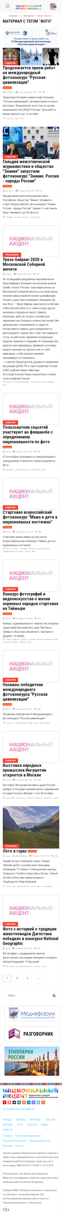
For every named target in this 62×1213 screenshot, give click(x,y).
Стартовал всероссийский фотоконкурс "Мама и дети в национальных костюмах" (30, 517)
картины (30, 798)
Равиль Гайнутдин (21, 382)
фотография (45, 723)
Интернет (10, 470)
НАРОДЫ (7, 1119)
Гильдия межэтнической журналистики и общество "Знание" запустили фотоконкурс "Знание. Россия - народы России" (31, 171)
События (10, 63)
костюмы (24, 549)
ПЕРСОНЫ (8, 1124)
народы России (43, 549)
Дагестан (14, 966)
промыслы (48, 798)
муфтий (9, 382)
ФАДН (30, 723)
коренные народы (10, 642)
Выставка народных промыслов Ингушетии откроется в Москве (24, 770)
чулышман (47, 886)
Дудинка (15, 639)
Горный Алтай (23, 886)
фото (22, 118)
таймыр (22, 642)
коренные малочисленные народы (43, 639)
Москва (32, 549)
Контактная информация (28, 1135)
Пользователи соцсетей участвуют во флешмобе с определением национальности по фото (28, 434)
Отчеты (19, 1145)
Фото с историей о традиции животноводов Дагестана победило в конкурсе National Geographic (30, 936)
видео (8, 639)
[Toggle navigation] (8, 6)
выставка (10, 798)
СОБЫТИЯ (50, 1119)
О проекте (8, 1135)
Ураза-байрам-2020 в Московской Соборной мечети (24, 264)
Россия (27, 551)
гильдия (9, 217)
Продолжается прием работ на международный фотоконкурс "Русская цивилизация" (29, 75)
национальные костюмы (13, 551)
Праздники (12, 254)
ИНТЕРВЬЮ (35, 1119)
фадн (16, 118)
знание (17, 217)
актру (8, 886)
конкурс (9, 118)
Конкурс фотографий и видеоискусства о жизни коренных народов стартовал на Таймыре (30, 601)
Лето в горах (15, 851)
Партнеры (8, 1145)
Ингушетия (20, 798)
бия (14, 886)
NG (7, 966)
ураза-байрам (48, 382)
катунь (33, 886)
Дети (8, 549)
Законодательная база (14, 1140)
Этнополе (11, 846)
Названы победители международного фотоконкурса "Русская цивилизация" (25, 691)
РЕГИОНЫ (20, 1119)
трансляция (36, 382)
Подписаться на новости (20, 1109)
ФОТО (20, 1124)
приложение (35, 470)
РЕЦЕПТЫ (32, 1124)
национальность (22, 470)
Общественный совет (40, 1140)
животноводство (26, 966)
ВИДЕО (44, 1124)
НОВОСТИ (7, 1129)
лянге (32, 217)
